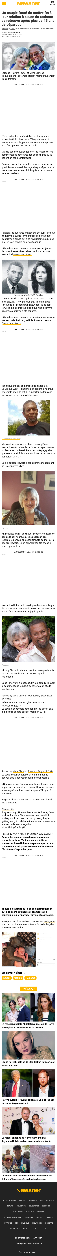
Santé (26, 1229)
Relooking (15, 1229)
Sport (34, 1229)
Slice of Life (8, 809)
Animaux (33, 1200)
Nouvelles (37, 1223)
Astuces (50, 1200)
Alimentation (9, 1200)
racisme (30, 977)
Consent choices (28, 1252)
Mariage (8, 1223)
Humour (29, 1217)
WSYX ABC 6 (19, 833)
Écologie (46, 1206)
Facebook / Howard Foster (11, 439)
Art (41, 1200)
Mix (16, 1223)
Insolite (40, 1217)
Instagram (49, 921)
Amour (12, 29)
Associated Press (22, 254)
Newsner (5, 29)
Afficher (38, 1238)
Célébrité (21, 1206)
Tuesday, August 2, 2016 (40, 771)
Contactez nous (22, 1238)
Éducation (18, 1212)
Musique (25, 1223)
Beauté (10, 1206)
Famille (40, 1212)
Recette (49, 1223)
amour (6, 977)
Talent (43, 1229)
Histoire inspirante (13, 1217)
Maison (50, 1217)
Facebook (5, 528)
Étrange (30, 1212)
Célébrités (34, 1206)
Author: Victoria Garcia (11, 32)
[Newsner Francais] (28, 3)
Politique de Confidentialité (28, 1244)
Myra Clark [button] (18, 695)
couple (18, 977)
